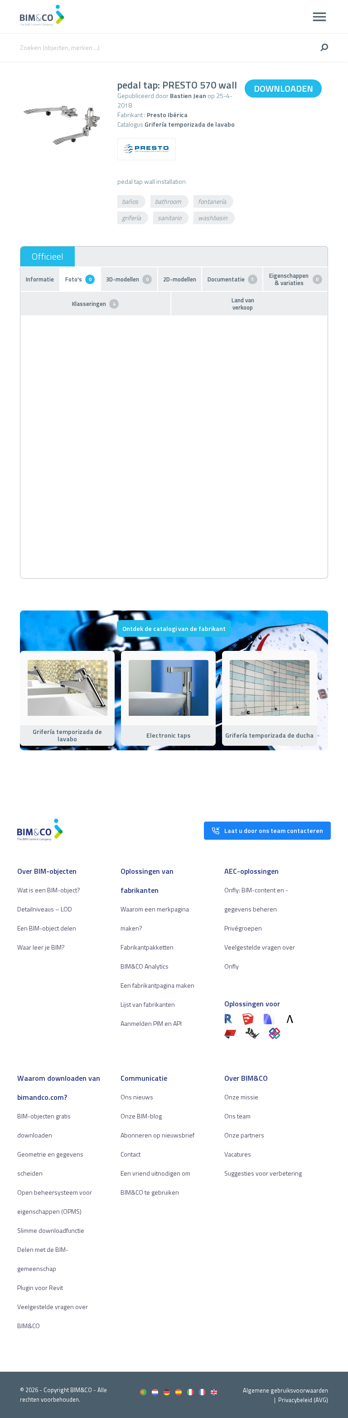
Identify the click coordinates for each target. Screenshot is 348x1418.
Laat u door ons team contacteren (273, 830)
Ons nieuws (137, 1097)
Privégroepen (243, 928)
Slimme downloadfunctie (50, 1230)
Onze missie (241, 1097)
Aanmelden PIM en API (151, 1023)
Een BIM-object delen (46, 928)
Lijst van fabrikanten (148, 1004)
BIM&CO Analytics (145, 966)
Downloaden (283, 88)
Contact (130, 1154)
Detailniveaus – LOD (44, 909)
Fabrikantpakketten (147, 947)
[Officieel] (47, 256)
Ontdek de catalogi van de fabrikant (174, 628)
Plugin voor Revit (40, 1287)
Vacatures (237, 1154)
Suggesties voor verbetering (263, 1173)
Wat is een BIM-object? (48, 890)
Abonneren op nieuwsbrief (157, 1135)
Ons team (237, 1116)
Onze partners (244, 1135)
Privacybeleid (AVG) (303, 1399)
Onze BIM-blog (141, 1116)
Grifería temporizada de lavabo (190, 124)
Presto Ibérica (167, 114)
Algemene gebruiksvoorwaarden (285, 1390)
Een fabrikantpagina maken (157, 985)
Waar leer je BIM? (41, 947)
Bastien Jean (188, 95)
